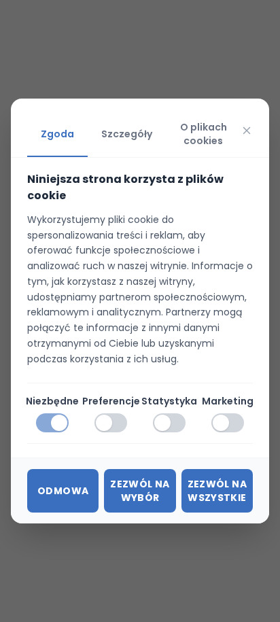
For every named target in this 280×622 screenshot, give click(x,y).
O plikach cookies (203, 134)
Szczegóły (126, 134)
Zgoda (57, 134)
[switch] (52, 422)
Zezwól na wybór (139, 490)
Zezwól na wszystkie (217, 490)
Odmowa (62, 491)
